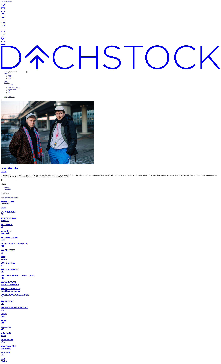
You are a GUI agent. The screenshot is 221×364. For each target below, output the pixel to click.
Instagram (6, 187)
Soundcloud (7, 189)
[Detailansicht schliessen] (1, 100)
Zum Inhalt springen (6, 1)
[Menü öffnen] (1, 3)
